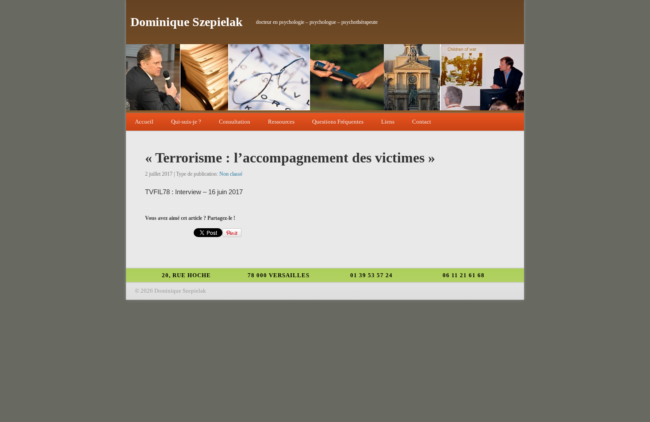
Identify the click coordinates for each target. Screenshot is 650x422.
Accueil (144, 121)
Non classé (230, 174)
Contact (421, 121)
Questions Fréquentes (337, 121)
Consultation (234, 121)
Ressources (281, 121)
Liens (387, 121)
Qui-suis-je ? (186, 121)
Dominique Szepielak (186, 22)
